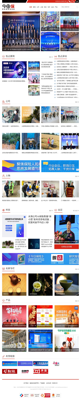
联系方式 (54, 383)
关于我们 (26, 383)
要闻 (34, 7)
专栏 (49, 7)
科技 (45, 7)
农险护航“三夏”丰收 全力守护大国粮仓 (68, 67)
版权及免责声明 (34, 383)
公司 (38, 7)
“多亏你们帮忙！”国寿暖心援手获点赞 (67, 73)
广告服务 (42, 383)
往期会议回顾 (66, 247)
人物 (41, 7)
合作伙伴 (48, 383)
